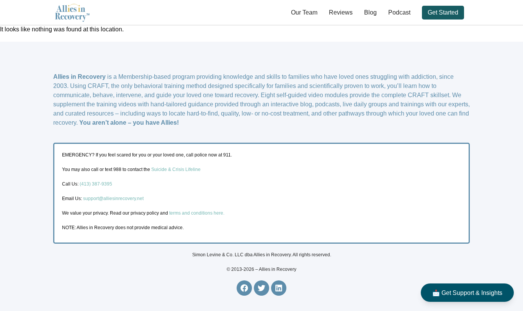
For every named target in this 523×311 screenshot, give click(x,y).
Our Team (304, 12)
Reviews (341, 12)
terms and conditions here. (196, 213)
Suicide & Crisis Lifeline (175, 169)
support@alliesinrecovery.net (113, 198)
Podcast (399, 12)
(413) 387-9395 (96, 184)
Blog (370, 12)
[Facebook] (244, 288)
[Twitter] (261, 288)
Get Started (443, 12)
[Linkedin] (278, 288)
